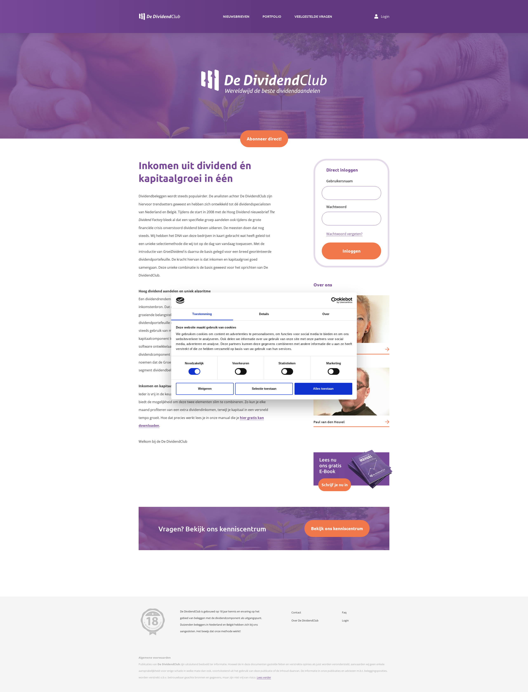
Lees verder (264, 677)
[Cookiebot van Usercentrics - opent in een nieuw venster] (334, 300)
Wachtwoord (336, 207)
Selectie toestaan (264, 388)
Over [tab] (325, 314)
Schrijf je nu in (335, 484)
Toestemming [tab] (202, 314)
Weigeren (205, 388)
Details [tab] (264, 314)
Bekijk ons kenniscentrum (337, 528)
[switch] (241, 371)
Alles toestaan (323, 388)
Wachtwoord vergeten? (344, 234)
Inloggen (352, 251)
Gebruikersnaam (339, 181)
